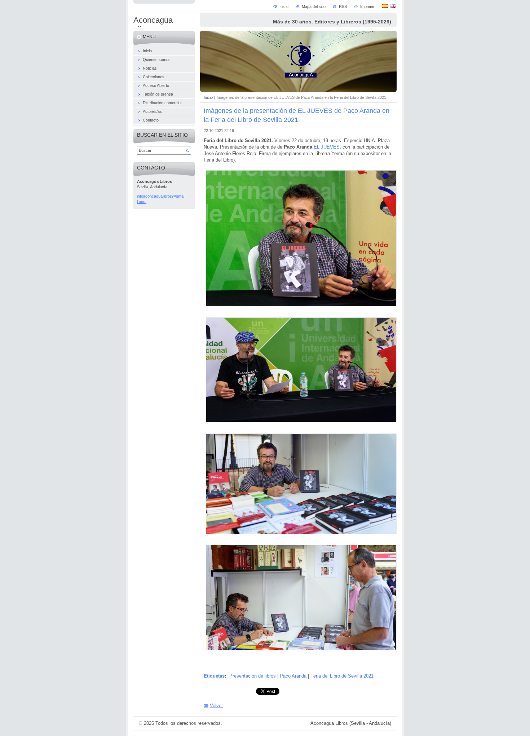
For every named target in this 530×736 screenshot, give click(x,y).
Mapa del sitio (314, 6)
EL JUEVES (327, 147)
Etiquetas (214, 676)
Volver (216, 705)
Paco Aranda (293, 676)
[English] (393, 6)
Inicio (208, 97)
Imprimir (367, 6)
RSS (343, 6)
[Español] (385, 6)
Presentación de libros (252, 676)
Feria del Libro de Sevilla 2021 (342, 676)
